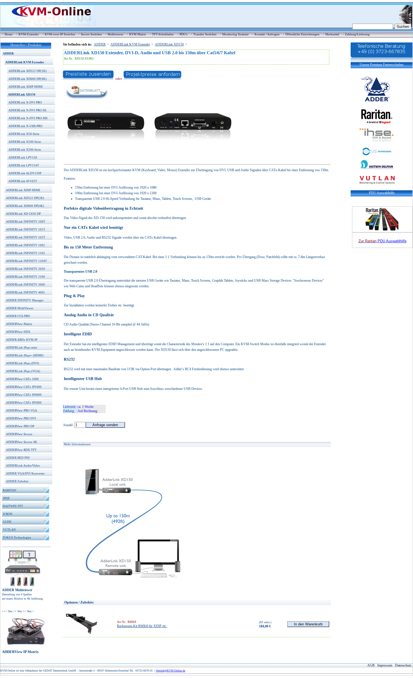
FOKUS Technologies (17, 537)
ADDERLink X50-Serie (23, 133)
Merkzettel (332, 34)
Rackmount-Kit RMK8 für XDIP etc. (142, 626)
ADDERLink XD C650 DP (23, 213)
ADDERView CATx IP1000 (24, 386)
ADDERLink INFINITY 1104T (26, 261)
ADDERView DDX (18, 331)
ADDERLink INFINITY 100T (25, 221)
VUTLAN (9, 529)
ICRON (7, 514)
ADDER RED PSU (18, 457)
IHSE (6, 498)
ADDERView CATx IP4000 (24, 394)
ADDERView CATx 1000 (22, 379)
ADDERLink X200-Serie (24, 149)
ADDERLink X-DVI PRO (25, 102)
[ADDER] (372, 103)
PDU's (183, 34)
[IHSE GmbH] (372, 145)
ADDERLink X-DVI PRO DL (27, 110)
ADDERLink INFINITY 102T (25, 237)
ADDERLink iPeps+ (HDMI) (25, 355)
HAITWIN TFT (13, 506)
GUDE (7, 521)
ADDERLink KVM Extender (24, 62)
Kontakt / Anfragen (267, 34)
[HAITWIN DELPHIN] (372, 171)
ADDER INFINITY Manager (25, 300)
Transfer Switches (204, 34)
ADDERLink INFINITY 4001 (25, 292)
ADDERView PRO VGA (21, 410)
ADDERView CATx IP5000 (24, 402)
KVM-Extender (29, 34)
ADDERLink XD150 (21, 94)
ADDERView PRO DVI (21, 418)
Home (9, 34)
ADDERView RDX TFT (21, 449)
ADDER (8, 53)
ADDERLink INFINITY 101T (25, 229)
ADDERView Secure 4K (21, 442)
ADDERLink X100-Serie (24, 141)
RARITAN (9, 490)
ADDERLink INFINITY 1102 (25, 253)
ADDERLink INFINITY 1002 (25, 245)
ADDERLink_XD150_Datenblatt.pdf (88, 105)
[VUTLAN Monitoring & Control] (373, 188)
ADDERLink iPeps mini (21, 347)
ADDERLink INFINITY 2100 (25, 276)
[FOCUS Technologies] (372, 155)
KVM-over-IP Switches (60, 34)
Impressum (384, 665)
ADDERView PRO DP (20, 426)
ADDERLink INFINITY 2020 (25, 268)
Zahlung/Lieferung (357, 34)
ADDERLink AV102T (22, 181)
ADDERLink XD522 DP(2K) (27, 71)
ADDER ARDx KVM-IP (21, 339)
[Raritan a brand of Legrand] (372, 115)
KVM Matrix (137, 34)
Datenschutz (403, 665)
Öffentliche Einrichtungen (302, 34)
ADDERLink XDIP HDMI (25, 86)
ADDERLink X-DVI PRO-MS (27, 118)
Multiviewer (115, 34)
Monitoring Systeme (235, 34)
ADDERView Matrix (19, 324)
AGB (371, 665)
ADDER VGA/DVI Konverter (25, 473)
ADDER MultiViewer (19, 308)
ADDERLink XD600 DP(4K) (27, 78)
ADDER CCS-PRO (18, 316)
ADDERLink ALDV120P (24, 173)
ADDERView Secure (19, 434)
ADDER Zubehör (17, 481)
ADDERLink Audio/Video (23, 465)
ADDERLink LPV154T (23, 165)
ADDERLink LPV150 (22, 157)
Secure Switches (91, 34)
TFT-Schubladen (163, 34)
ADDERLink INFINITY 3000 (25, 284)
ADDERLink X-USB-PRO (25, 126)
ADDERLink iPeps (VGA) (23, 371)
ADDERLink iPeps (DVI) (22, 363)
